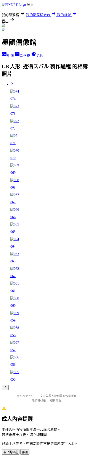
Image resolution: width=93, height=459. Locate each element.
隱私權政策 (39, 400)
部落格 (25, 55)
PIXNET (31, 396)
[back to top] (5, 387)
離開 (25, 452)
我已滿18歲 (10, 452)
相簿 (11, 55)
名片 (39, 55)
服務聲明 (55, 400)
